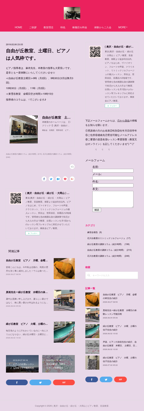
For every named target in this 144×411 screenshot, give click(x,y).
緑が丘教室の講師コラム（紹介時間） (108, 243)
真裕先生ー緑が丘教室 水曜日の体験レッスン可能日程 (36, 292)
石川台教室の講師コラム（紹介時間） (108, 255)
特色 (62, 27)
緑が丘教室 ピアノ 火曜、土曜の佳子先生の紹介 (34, 323)
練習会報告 (94, 232)
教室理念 (48, 27)
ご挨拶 (33, 27)
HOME (18, 27)
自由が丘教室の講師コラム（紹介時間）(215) (24, 154)
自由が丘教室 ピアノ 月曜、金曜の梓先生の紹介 (34, 260)
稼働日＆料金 (79, 27)
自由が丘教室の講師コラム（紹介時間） (109, 249)
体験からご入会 (102, 27)
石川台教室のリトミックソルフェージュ (108, 238)
